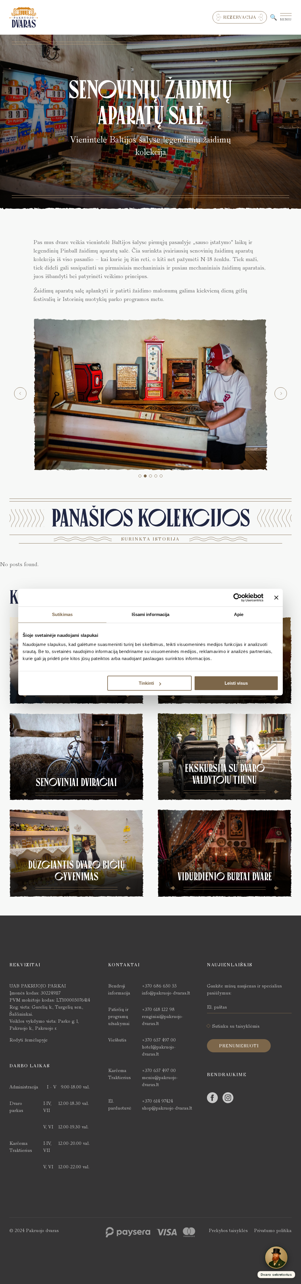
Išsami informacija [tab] (151, 614)
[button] (139, 475)
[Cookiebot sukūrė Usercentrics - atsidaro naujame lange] (237, 597)
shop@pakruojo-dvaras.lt (167, 1108)
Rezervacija (239, 17)
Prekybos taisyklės (228, 1230)
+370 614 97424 (157, 1101)
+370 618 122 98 (158, 1009)
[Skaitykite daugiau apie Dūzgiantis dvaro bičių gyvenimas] (76, 853)
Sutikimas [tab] (62, 614)
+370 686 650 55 (159, 985)
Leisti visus (236, 683)
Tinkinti (146, 683)
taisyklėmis (248, 1026)
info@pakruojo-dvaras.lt (166, 992)
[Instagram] (228, 1097)
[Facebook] (212, 1097)
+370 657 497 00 (159, 1039)
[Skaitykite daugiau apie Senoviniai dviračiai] (76, 756)
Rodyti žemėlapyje (28, 1039)
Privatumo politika (273, 1230)
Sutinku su (236, 1026)
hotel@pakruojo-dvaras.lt (159, 1050)
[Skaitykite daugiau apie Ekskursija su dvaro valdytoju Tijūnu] (225, 756)
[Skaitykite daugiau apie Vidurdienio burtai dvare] (225, 853)
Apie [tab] (238, 614)
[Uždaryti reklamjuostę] (276, 597)
